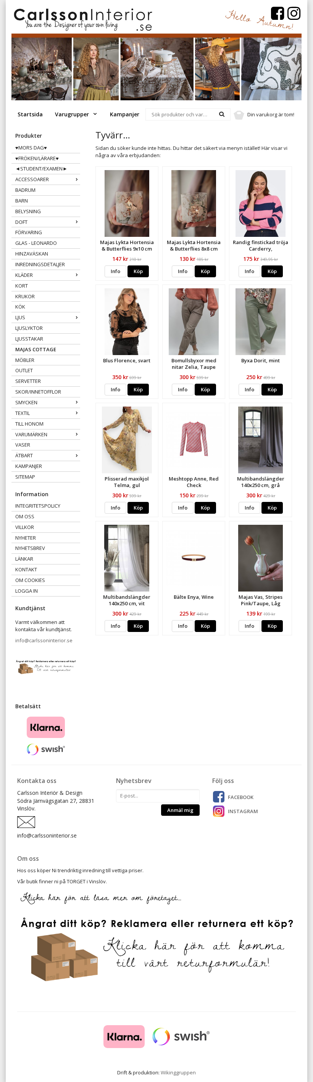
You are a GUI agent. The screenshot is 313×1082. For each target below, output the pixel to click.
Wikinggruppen (178, 1072)
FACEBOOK (240, 797)
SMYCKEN (26, 402)
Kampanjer (124, 114)
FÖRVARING (28, 232)
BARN (21, 200)
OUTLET (24, 370)
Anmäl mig (180, 810)
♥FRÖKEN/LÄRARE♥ (37, 158)
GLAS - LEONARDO (36, 243)
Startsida (30, 114)
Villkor (24, 527)
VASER (22, 444)
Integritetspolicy (37, 505)
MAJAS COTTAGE (35, 349)
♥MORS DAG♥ (31, 147)
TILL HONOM (29, 423)
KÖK (20, 306)
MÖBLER (24, 360)
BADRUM (25, 189)
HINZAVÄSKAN (31, 253)
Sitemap (25, 476)
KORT (21, 285)
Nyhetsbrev (30, 548)
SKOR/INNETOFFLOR (38, 391)
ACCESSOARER (32, 179)
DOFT (21, 222)
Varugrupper (72, 114)
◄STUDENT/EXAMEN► (41, 168)
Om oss (24, 516)
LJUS (20, 317)
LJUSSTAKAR (29, 338)
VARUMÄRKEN (31, 434)
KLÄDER (24, 275)
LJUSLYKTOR (29, 328)
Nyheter (25, 537)
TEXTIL (22, 413)
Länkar (24, 558)
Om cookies (30, 580)
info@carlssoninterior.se (44, 640)
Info (115, 271)
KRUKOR (25, 296)
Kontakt (26, 569)
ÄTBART (24, 455)
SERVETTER (28, 381)
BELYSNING (28, 211)
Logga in (26, 590)
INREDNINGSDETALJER (40, 264)
